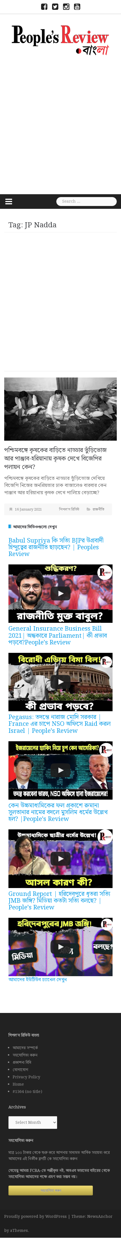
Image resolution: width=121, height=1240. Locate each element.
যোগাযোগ (20, 1070)
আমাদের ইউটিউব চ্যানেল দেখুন (37, 980)
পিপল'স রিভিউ (69, 510)
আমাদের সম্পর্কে (25, 1048)
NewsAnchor (100, 1217)
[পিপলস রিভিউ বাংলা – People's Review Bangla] (60, 39)
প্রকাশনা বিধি (22, 1063)
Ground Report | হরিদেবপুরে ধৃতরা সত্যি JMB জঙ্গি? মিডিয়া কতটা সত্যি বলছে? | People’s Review (59, 900)
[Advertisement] (60, 124)
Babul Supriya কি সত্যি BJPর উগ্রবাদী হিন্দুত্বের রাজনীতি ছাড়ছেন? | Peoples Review (56, 547)
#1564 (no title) (27, 1092)
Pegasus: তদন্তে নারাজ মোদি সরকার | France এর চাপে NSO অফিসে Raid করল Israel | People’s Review (59, 724)
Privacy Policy (26, 1077)
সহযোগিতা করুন (25, 1055)
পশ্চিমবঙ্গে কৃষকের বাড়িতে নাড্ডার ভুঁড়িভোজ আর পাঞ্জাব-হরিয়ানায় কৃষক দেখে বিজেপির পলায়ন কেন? (55, 458)
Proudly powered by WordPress (35, 1217)
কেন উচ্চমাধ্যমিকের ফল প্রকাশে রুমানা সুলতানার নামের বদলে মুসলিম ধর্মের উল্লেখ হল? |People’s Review (58, 812)
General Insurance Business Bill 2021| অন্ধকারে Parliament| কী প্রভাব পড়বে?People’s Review (57, 635)
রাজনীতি (98, 510)
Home (18, 1084)
